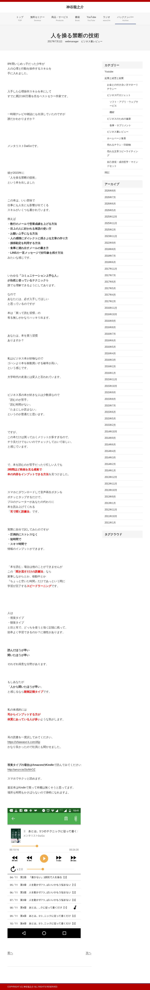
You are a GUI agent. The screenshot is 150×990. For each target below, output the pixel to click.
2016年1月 (110, 373)
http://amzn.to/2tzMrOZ (21, 769)
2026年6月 (110, 203)
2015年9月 (110, 392)
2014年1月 (110, 470)
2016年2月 (110, 366)
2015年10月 (111, 386)
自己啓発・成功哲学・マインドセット (122, 164)
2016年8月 (110, 327)
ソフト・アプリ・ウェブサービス (124, 104)
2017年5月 (110, 288)
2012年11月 (111, 509)
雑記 (107, 172)
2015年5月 (110, 418)
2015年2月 (110, 425)
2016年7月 (110, 334)
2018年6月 (110, 262)
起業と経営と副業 (114, 78)
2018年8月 (110, 249)
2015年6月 (110, 412)
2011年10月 (111, 516)
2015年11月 (111, 379)
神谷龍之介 (75, 7)
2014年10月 (111, 431)
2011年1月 (110, 522)
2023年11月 (111, 236)
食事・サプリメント (120, 125)
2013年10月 (111, 490)
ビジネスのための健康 (119, 119)
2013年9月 (110, 496)
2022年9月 (110, 243)
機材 (112, 112)
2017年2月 (110, 301)
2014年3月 (110, 457)
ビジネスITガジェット (119, 95)
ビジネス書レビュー (91, 41)
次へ (88, 952)
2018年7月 (110, 256)
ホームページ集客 (116, 138)
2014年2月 (110, 464)
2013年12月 (111, 477)
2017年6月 (110, 282)
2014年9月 (110, 438)
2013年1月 (110, 503)
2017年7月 (110, 275)
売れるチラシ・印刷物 (119, 145)
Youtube (109, 71)
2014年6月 (110, 444)
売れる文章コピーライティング (122, 153)
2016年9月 (110, 321)
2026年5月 (110, 210)
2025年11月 (111, 223)
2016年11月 (111, 308)
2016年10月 (111, 314)
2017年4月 (110, 295)
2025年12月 (111, 216)
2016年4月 (110, 353)
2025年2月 (110, 229)
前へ (10, 952)
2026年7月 (110, 197)
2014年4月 (110, 451)
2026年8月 (110, 190)
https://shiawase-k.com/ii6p (24, 741)
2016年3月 (110, 360)
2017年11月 (111, 269)
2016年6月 (110, 340)
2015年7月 (110, 405)
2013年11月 (111, 483)
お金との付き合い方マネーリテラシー (122, 87)
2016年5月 (110, 347)
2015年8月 (110, 399)
